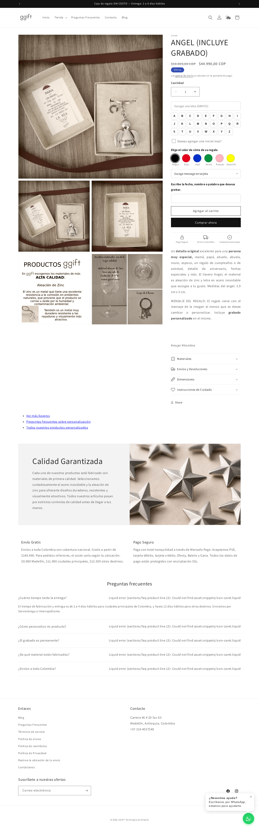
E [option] (206, 115)
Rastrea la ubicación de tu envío (39, 760)
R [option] (237, 123)
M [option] (198, 123)
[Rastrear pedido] (228, 17)
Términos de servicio (31, 732)
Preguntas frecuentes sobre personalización (58, 422)
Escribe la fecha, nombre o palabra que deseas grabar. (203, 187)
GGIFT (121, 819)
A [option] (174, 115)
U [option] (190, 131)
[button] (60, 17)
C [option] (190, 115)
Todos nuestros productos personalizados (57, 427)
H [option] (229, 115)
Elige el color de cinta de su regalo (194, 150)
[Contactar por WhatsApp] (248, 818)
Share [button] (179, 402)
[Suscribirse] (86, 790)
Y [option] (222, 131)
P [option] (222, 123)
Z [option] (229, 131)
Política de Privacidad (32, 753)
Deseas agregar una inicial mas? (199, 141)
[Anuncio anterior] (19, 4)
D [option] (198, 115)
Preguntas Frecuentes (32, 724)
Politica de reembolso (32, 746)
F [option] (213, 115)
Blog (21, 717)
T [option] (182, 131)
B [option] (182, 115)
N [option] (206, 123)
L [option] (190, 123)
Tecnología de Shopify (137, 819)
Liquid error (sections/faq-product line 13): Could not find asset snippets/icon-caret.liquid (129, 598)
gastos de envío (184, 75)
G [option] (222, 115)
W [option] (206, 131)
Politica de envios (29, 739)
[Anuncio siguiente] (239, 4)
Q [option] (229, 123)
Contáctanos (26, 767)
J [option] (174, 123)
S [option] (174, 131)
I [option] (237, 115)
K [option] (182, 123)
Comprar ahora (206, 222)
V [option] (198, 131)
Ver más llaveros (38, 416)
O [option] (214, 123)
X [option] (214, 131)
